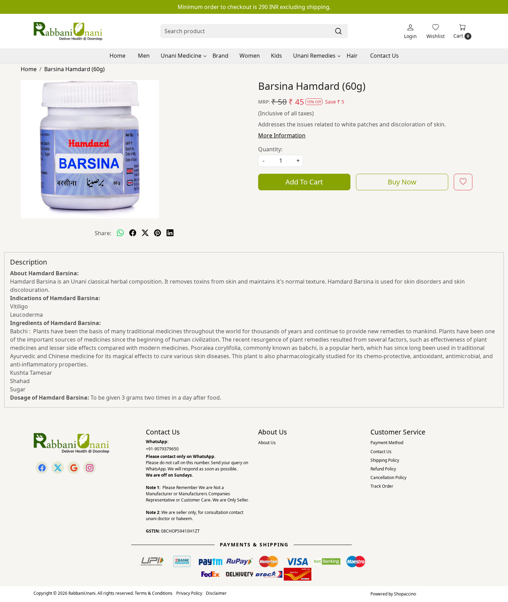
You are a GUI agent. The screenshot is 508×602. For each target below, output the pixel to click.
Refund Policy (383, 469)
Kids (276, 55)
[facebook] (132, 233)
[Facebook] (41, 467)
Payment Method (386, 443)
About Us (267, 443)
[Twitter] (57, 467)
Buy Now (402, 182)
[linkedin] (170, 233)
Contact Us (384, 55)
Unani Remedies (314, 55)
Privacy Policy (189, 593)
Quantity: (270, 149)
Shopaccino (405, 594)
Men (144, 55)
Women (249, 55)
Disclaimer (216, 593)
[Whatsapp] (120, 233)
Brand (220, 55)
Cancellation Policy (388, 477)
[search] (338, 31)
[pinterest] (157, 233)
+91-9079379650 (162, 449)
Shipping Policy (384, 460)
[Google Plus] (73, 467)
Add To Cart (304, 182)
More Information (281, 135)
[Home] (68, 31)
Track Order (381, 486)
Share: (103, 233)
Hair (352, 55)
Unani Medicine (181, 55)
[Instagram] (89, 467)
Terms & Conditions (153, 593)
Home (117, 55)
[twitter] (145, 233)
